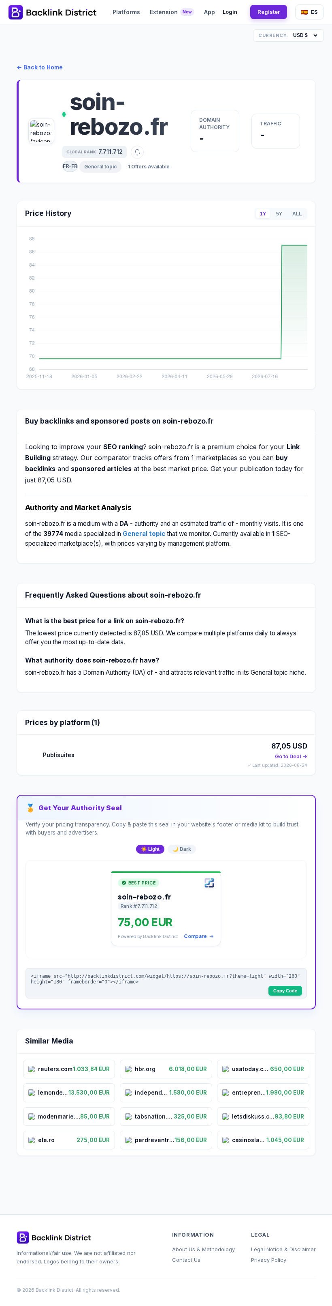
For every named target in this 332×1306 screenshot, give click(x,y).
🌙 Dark (181, 849)
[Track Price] (137, 152)
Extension (171, 12)
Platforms (126, 12)
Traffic (270, 123)
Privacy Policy (268, 1260)
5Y (279, 214)
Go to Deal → (291, 756)
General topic (100, 167)
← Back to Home (40, 67)
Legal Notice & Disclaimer (283, 1249)
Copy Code (285, 990)
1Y (263, 214)
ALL (297, 214)
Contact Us (186, 1260)
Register (269, 12)
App (209, 12)
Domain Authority (214, 123)
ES (314, 12)
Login (230, 12)
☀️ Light (150, 849)
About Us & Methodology (203, 1249)
